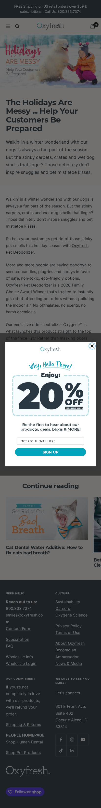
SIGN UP (51, 452)
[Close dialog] (92, 346)
